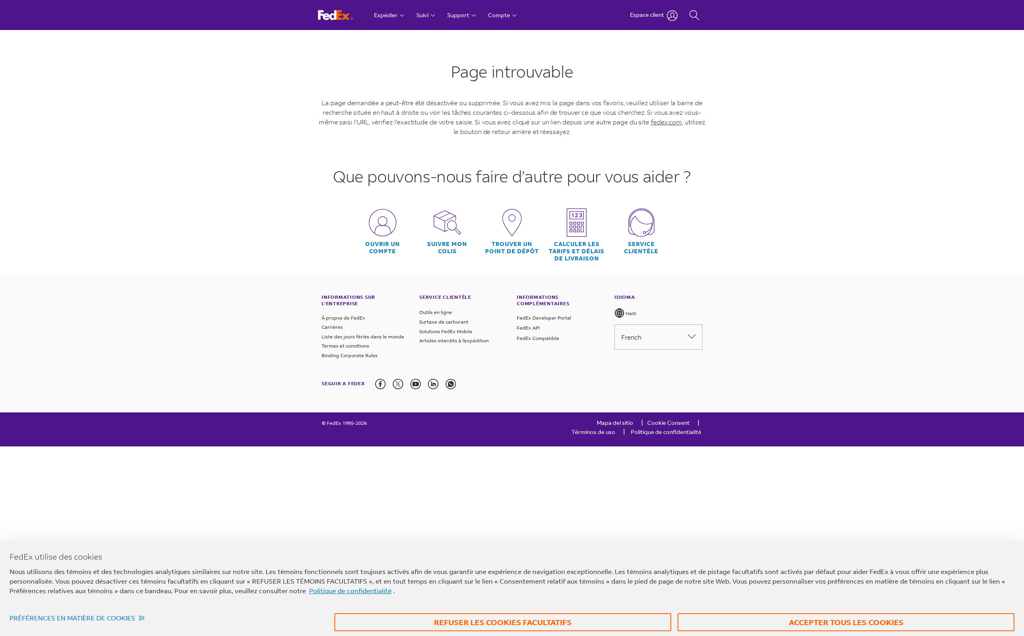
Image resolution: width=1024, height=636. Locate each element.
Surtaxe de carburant (443, 322)
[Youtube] (416, 384)
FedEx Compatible (538, 338)
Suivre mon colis (447, 247)
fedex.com (666, 122)
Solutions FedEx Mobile (445, 331)
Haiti (630, 313)
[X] (398, 384)
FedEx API (528, 328)
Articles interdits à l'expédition (454, 341)
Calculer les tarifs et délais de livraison (576, 251)
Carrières (332, 327)
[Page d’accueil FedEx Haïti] (343, 15)
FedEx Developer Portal (544, 318)
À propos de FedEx (343, 318)
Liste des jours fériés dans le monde (363, 337)
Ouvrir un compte (382, 247)
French (631, 337)
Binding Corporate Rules (350, 355)
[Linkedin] (433, 384)
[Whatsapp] (451, 384)
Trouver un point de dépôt (512, 247)
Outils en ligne (435, 312)
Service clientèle (641, 247)
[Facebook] (380, 384)
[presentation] (380, 384)
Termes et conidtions (345, 346)
